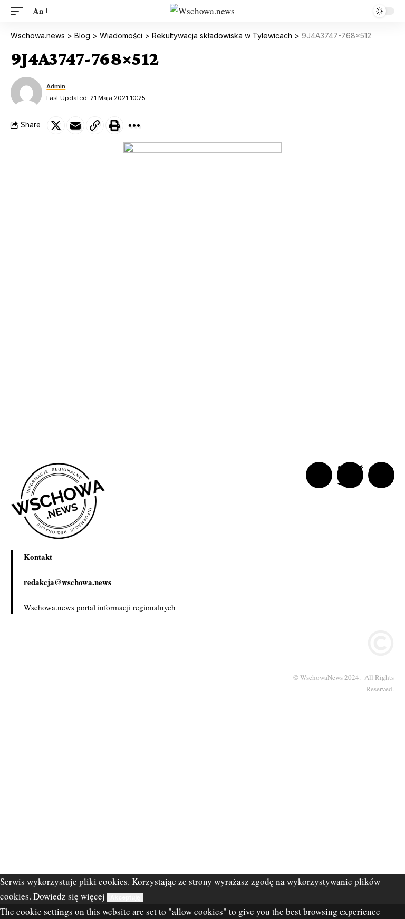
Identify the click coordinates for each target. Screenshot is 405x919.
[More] (134, 125)
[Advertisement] (202, 800)
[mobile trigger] (19, 11)
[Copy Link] (95, 125)
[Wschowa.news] (202, 11)
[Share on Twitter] (56, 125)
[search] (357, 11)
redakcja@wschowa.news (67, 582)
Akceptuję (125, 897)
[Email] (75, 125)
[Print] (114, 125)
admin (55, 86)
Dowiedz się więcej (69, 896)
